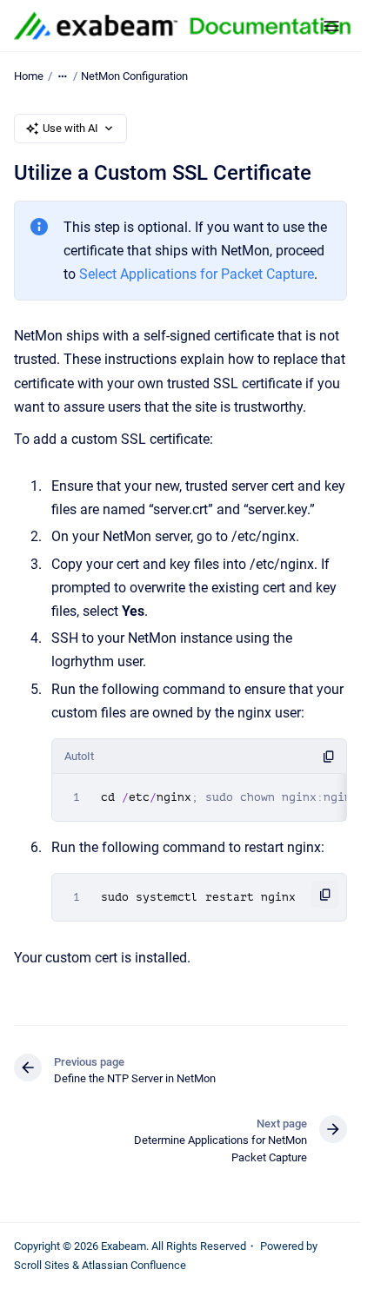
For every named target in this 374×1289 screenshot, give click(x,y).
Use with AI (70, 128)
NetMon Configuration (134, 76)
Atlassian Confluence (134, 1265)
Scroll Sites (42, 1265)
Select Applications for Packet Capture (196, 274)
